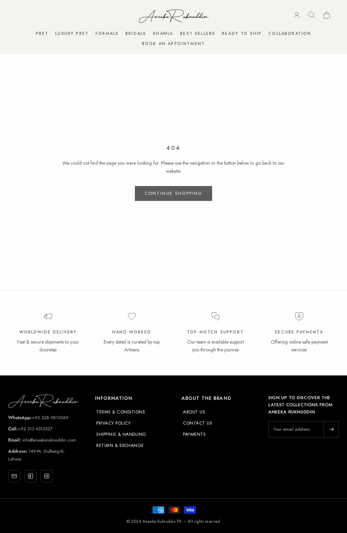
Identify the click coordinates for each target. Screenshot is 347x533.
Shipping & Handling (121, 434)
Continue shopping (174, 193)
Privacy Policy (113, 423)
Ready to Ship (242, 33)
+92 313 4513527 (35, 429)
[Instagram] (47, 476)
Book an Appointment (173, 44)
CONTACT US (197, 423)
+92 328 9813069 (50, 417)
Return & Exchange (120, 445)
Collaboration (289, 33)
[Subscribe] (331, 429)
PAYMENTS (194, 434)
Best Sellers (197, 33)
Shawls (163, 33)
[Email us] (14, 476)
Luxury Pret (72, 33)
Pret (42, 33)
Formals (107, 33)
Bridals (135, 33)
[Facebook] (30, 476)
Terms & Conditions (120, 412)
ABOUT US (194, 412)
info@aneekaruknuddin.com (48, 440)
